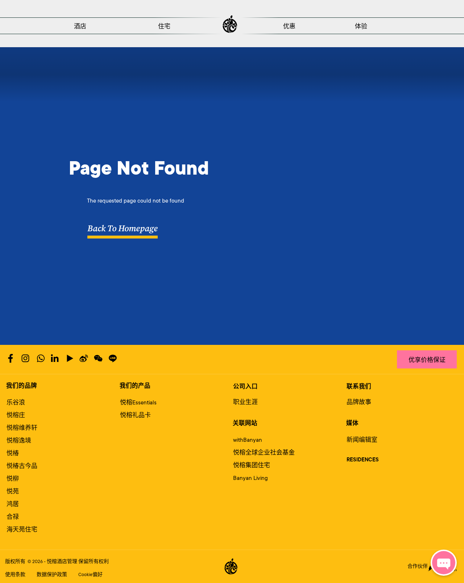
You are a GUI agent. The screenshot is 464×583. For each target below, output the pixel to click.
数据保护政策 (52, 574)
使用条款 (15, 574)
